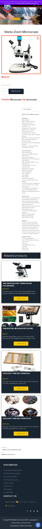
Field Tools (8, 486)
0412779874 (11, 502)
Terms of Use (26, 523)
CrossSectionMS (11, 476)
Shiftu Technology (26, 526)
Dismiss (36, 3)
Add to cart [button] (21, 298)
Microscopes (9, 483)
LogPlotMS (9, 492)
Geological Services (11, 480)
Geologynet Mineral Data (13, 470)
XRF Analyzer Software (12, 473)
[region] (21, 16)
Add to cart (15, 91)
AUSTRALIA (11, 506)
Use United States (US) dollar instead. (25, 3)
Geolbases (8, 489)
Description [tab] (27, 109)
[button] (38, 38)
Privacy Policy (15, 523)
